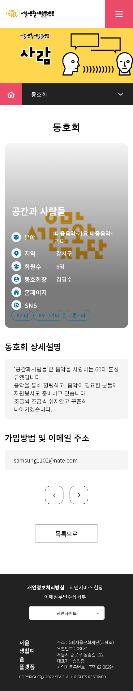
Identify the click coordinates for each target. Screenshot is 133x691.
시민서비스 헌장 (86, 587)
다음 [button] (75, 490)
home (7, 87)
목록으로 (66, 533)
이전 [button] (50, 490)
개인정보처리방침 (45, 587)
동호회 (39, 94)
